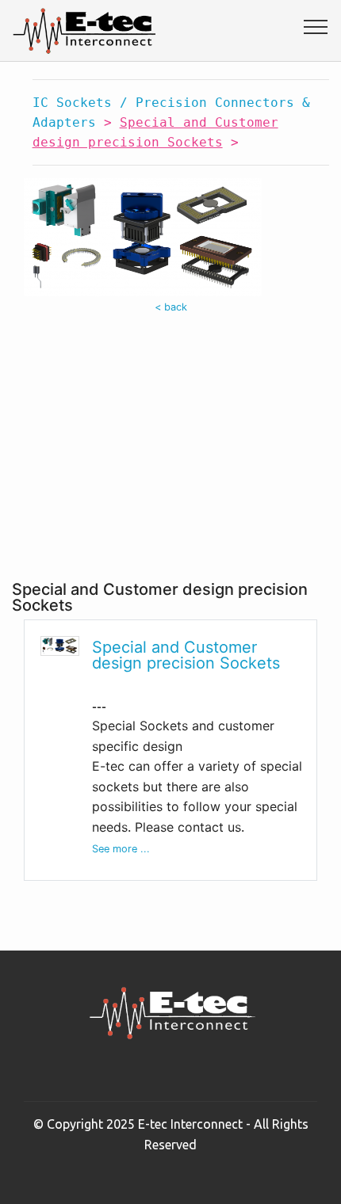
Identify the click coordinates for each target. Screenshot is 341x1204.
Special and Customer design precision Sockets (186, 655)
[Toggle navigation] (316, 26)
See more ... (121, 849)
